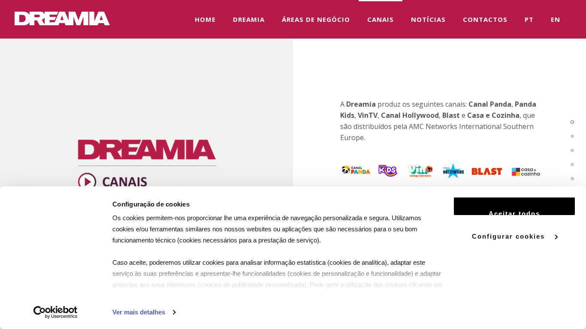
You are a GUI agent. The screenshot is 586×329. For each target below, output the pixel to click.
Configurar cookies (509, 236)
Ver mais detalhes (138, 312)
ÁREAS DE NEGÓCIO (316, 19)
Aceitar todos (514, 213)
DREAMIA (249, 19)
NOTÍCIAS (428, 19)
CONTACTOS (485, 19)
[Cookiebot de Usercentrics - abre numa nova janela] (55, 312)
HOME (205, 19)
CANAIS (380, 19)
